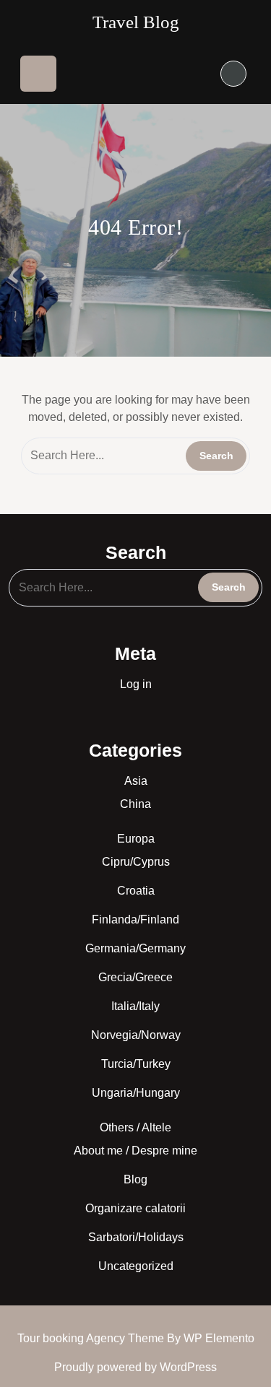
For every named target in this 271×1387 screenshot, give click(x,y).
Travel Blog (136, 22)
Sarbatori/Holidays (136, 1237)
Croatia (136, 890)
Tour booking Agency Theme (92, 1338)
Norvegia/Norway (136, 1035)
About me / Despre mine (135, 1150)
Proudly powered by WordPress (135, 1367)
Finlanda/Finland (135, 919)
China (135, 804)
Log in (136, 684)
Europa (136, 838)
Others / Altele (135, 1127)
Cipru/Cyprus (136, 862)
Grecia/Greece (135, 977)
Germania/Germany (135, 948)
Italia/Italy (135, 1006)
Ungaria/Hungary (136, 1093)
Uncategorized (135, 1266)
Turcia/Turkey (136, 1064)
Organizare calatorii (135, 1208)
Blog (135, 1179)
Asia (135, 781)
